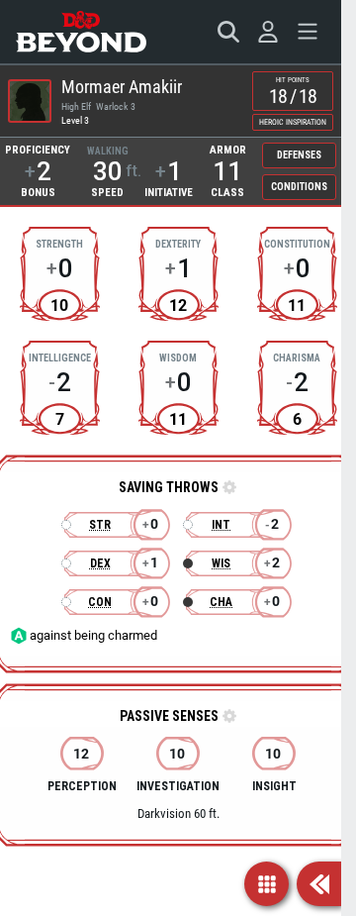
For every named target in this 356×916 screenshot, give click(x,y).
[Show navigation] (266, 884)
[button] (228, 488)
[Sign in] (268, 32)
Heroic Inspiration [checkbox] (292, 122)
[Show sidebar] (319, 884)
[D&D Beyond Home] (81, 31)
